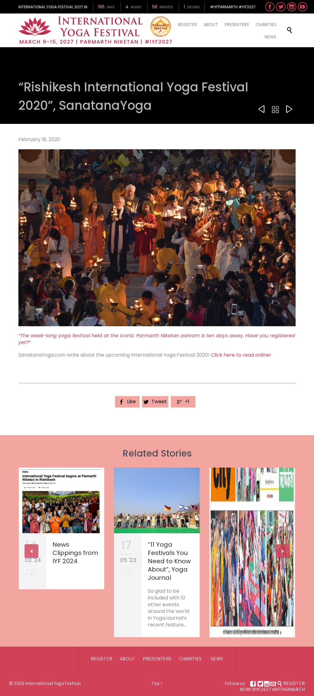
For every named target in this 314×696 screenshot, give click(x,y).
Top (155, 683)
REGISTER (101, 659)
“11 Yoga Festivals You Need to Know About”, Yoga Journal (169, 561)
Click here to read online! (241, 354)
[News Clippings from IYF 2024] (61, 500)
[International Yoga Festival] (96, 30)
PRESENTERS (157, 659)
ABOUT (127, 659)
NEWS (217, 659)
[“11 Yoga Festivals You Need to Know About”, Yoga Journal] (157, 500)
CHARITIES (190, 659)
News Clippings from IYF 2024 (75, 552)
